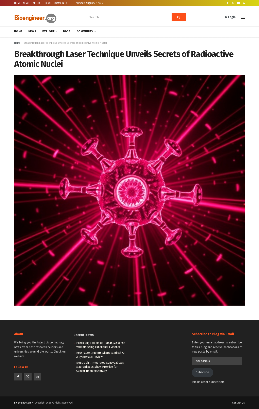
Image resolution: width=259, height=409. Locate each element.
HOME (17, 3)
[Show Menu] (243, 17)
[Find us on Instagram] (37, 376)
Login (231, 17)
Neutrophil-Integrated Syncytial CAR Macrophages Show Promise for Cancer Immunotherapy (100, 366)
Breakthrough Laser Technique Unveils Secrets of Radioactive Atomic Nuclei (65, 42)
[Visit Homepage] (44, 17)
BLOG (48, 3)
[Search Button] (179, 17)
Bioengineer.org (23, 402)
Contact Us (238, 402)
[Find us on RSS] (244, 3)
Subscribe (202, 372)
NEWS (26, 3)
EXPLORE (36, 3)
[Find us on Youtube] (238, 3)
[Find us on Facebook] (227, 3)
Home (17, 42)
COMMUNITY (60, 3)
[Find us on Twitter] (232, 3)
